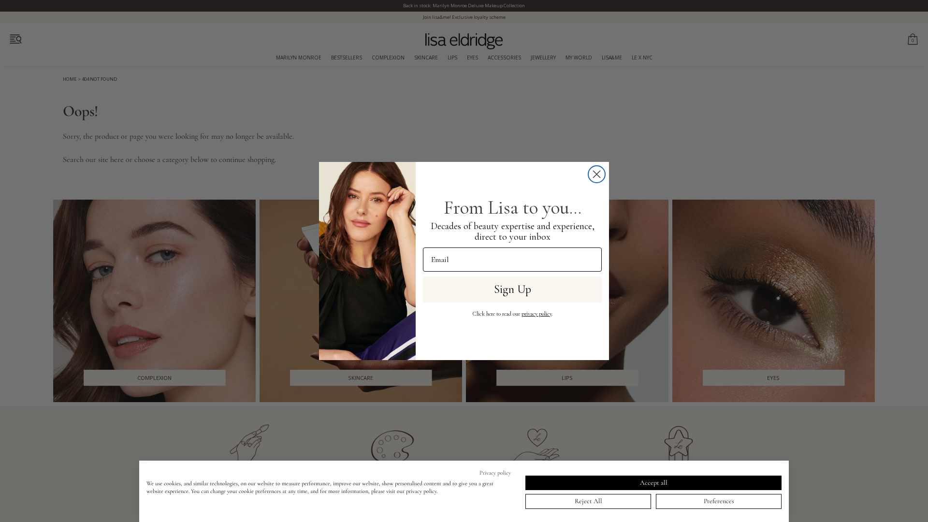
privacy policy (536, 313)
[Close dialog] (596, 174)
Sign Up (512, 289)
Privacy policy (495, 472)
